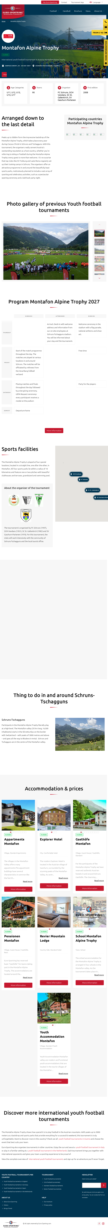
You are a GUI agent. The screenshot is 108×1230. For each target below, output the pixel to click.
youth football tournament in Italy (90, 1147)
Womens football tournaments (53, 1186)
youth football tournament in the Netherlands (47, 1150)
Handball (66, 11)
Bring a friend (8, 1208)
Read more (27, 881)
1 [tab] (10, 832)
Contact (64, 2)
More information (54, 430)
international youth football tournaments (45, 1159)
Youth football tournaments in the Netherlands (18, 1191)
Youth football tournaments (52, 1179)
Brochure (78, 11)
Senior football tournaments (52, 1189)
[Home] (13, 11)
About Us (98, 11)
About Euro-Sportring (10, 1202)
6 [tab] (21, 832)
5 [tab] (19, 832)
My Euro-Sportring (50, 2)
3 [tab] (15, 832)
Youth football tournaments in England (15, 1181)
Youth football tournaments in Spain (15, 1188)
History (6, 1205)
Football (53, 11)
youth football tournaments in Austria (74, 1139)
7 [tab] (23, 832)
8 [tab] (25, 832)
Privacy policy (48, 1205)
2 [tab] (13, 832)
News (88, 11)
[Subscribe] (103, 1185)
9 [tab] (98, 832)
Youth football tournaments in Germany (16, 1185)
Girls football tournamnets (52, 1182)
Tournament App (77, 2)
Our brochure (48, 1202)
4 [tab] (17, 832)
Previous (99, 224)
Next (99, 278)
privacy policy (85, 1195)
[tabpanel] (18, 815)
